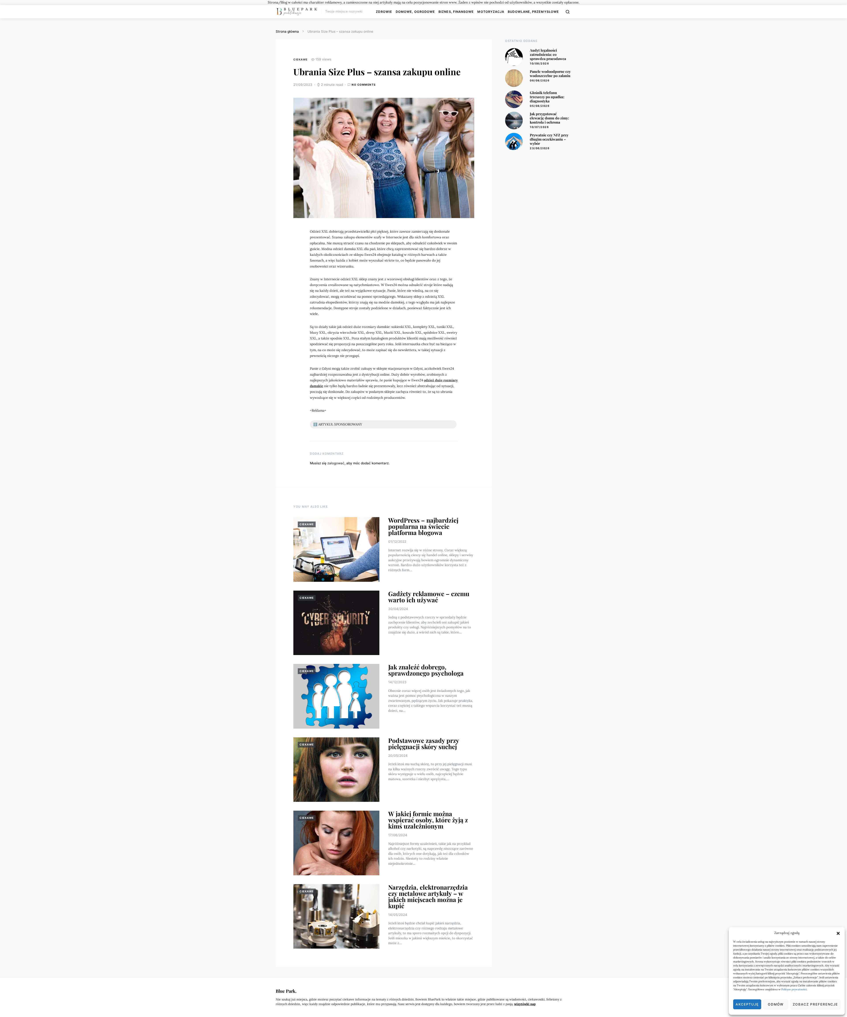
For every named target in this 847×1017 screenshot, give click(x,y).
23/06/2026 (539, 148)
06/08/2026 (539, 80)
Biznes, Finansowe (456, 11)
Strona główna (287, 31)
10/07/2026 (539, 127)
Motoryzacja (490, 11)
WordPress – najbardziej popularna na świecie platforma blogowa (423, 526)
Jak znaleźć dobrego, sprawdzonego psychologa (426, 670)
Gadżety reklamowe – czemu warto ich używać (428, 596)
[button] (838, 933)
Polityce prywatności (794, 989)
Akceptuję (747, 1004)
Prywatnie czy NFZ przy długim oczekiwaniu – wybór (549, 139)
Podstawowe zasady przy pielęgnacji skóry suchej (423, 743)
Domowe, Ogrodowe (415, 11)
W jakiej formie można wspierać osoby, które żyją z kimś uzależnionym (428, 820)
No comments (364, 84)
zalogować (336, 463)
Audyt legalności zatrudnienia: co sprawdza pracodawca (548, 54)
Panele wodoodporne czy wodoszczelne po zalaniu (550, 73)
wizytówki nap (525, 1004)
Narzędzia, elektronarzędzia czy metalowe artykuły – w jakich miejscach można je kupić (428, 896)
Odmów (776, 1004)
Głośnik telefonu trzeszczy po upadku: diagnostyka (547, 96)
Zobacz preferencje (815, 1004)
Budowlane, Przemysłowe (533, 11)
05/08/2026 (539, 105)
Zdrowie (384, 11)
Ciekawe (300, 59)
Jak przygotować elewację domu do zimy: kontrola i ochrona (549, 117)
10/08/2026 (539, 63)
